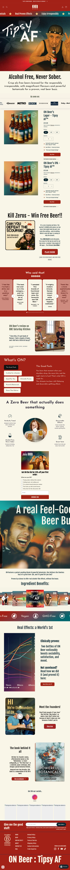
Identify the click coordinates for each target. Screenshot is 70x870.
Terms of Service (32, 840)
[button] (3, 7)
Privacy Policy (31, 837)
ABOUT (17, 843)
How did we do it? (47, 684)
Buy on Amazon (19, 779)
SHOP (16, 837)
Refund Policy (31, 835)
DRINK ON (35, 497)
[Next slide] (66, 598)
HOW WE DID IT (19, 840)
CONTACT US (18, 846)
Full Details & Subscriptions (50, 159)
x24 (57, 132)
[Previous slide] (3, 598)
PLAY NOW (50, 251)
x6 (45, 132)
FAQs (16, 849)
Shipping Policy (31, 843)
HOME (16, 835)
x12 (51, 132)
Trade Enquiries (31, 849)
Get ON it (61, 824)
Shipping (52, 125)
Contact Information (33, 846)
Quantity (45, 135)
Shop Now (50, 726)
